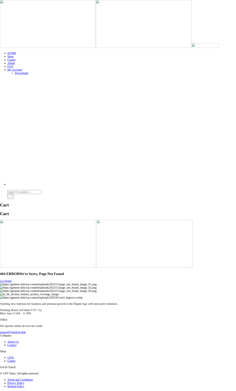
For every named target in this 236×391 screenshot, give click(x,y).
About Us (13, 341)
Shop (10, 56)
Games (11, 59)
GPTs (10, 357)
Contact (11, 345)
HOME (11, 53)
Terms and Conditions (20, 379)
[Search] (10, 196)
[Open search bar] (9, 188)
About (11, 63)
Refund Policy (15, 386)
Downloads (21, 73)
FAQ (10, 66)
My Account (14, 69)
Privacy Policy (15, 383)
